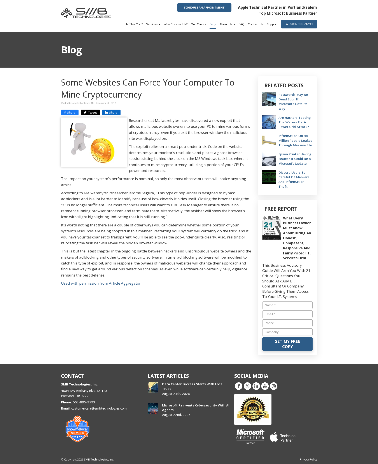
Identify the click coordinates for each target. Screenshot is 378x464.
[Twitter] (247, 385)
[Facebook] (238, 385)
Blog (213, 24)
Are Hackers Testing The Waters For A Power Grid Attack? (294, 122)
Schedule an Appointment (204, 7)
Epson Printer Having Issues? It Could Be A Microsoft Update (295, 158)
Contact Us (256, 24)
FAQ (241, 24)
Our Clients (198, 24)
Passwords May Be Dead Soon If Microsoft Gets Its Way (293, 101)
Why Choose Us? (175, 24)
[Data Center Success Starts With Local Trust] (153, 387)
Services (152, 24)
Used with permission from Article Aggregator (101, 283)
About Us (226, 24)
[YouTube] (265, 385)
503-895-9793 (301, 24)
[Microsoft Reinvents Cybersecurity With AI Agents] (153, 408)
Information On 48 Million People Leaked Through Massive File (295, 140)
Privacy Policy (308, 459)
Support (272, 24)
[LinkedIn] (256, 385)
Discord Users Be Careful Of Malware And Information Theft (294, 179)
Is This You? (134, 24)
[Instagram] (273, 385)
